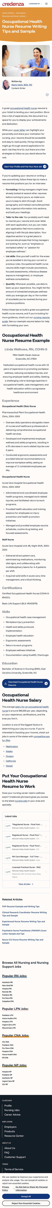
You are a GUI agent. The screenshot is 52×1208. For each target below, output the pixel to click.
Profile (8, 1105)
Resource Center (14, 1135)
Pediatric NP (7, 1075)
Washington (12, 746)
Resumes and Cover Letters (13, 16)
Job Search (20, 13)
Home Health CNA (9, 1054)
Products (9, 1131)
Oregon (10, 756)
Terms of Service (13, 1169)
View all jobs (24, 884)
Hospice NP (7, 1072)
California (11, 760)
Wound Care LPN (9, 1028)
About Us (9, 1148)
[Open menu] (46, 3)
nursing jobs (21, 800)
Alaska (9, 751)
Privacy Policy (5, 1188)
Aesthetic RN (7, 982)
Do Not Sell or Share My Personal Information (32, 1188)
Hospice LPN (7, 1021)
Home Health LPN (9, 1018)
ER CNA (5, 1058)
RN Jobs (20, 976)
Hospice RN (7, 989)
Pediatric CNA (7, 1045)
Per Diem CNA (8, 1048)
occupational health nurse (23, 108)
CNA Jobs (21, 1035)
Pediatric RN (7, 995)
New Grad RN (7, 985)
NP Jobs (20, 1065)
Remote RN (6, 992)
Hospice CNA (7, 1051)
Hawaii (9, 765)
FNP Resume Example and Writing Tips (20, 906)
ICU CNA (5, 1042)
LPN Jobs (21, 1009)
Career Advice (8, 13)
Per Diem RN (7, 998)
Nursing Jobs (11, 1110)
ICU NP (5, 1084)
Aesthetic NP (7, 1078)
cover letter (19, 130)
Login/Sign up (34, 4)
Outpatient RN (7, 1001)
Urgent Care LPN (9, 1025)
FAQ (6, 1152)
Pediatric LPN (7, 1015)
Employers (10, 1126)
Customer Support (15, 1157)
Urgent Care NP (8, 1081)
